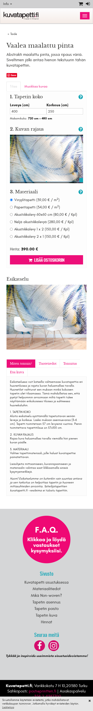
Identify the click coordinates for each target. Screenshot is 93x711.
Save (13, 75)
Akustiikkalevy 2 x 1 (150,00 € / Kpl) (41, 236)
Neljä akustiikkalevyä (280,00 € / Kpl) (44, 222)
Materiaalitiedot (47, 588)
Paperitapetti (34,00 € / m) (37, 207)
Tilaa (13, 86)
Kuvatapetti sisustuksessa (46, 582)
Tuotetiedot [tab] (47, 364)
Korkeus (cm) (57, 105)
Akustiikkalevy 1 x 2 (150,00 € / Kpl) (41, 229)
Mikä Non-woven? (46, 595)
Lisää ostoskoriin (48, 260)
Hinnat (46, 622)
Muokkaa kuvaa (35, 86)
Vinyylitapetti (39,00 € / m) (36, 200)
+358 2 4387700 (46, 696)
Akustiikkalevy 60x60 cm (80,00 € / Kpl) (45, 215)
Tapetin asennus (46, 602)
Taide (13, 34)
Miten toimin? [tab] (21, 364)
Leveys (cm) (19, 105)
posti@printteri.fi (42, 691)
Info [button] (6, 4)
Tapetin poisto (46, 608)
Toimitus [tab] (70, 364)
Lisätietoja (8, 707)
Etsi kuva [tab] (17, 372)
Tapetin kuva (46, 615)
